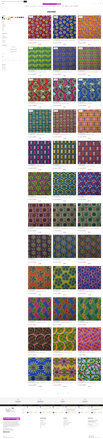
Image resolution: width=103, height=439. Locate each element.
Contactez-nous (42, 422)
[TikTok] (9, 432)
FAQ (40, 426)
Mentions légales (42, 424)
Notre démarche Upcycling (67, 422)
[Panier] (100, 3)
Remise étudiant (65, 424)
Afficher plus (4, 53)
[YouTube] (7, 432)
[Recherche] (94, 3)
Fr (2, 3)
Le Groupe (41, 421)
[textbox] (7, 58)
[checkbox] (13, 23)
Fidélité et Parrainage (66, 423)
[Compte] (98, 3)
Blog (64, 426)
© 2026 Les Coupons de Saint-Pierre (8, 437)
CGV (40, 427)
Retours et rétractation (43, 423)
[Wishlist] (96, 3)
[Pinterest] (6, 432)
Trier (99, 14)
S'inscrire (92, 426)
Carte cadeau (65, 421)
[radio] (38, 44)
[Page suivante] (71, 393)
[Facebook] (3, 432)
